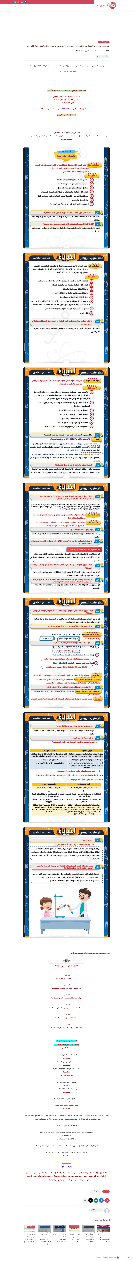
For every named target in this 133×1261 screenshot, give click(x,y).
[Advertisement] (66, 27)
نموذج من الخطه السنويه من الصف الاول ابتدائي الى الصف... (74, 1238)
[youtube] (22, 2)
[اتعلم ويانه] (106, 5)
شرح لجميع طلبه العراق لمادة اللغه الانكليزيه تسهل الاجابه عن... (89, 1238)
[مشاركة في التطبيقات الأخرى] (85, 1200)
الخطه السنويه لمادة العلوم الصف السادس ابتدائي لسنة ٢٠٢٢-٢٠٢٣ (59, 1238)
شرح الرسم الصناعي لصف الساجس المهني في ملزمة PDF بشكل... (103, 1238)
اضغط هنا (66, 1092)
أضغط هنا (66, 1058)
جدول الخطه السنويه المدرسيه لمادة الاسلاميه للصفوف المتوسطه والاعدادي (30, 1238)
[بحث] (15, 7)
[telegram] (15, 2)
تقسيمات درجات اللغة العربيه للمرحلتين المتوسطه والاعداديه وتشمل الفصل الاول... (44, 1239)
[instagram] (18, 2)
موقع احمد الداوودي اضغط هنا (66, 1018)
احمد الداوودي (101, 56)
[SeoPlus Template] (118, 1257)
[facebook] (25, 2)
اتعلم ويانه (56, 133)
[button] (101, 1200)
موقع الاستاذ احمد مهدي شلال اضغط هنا (66, 998)
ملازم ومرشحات (103, 42)
